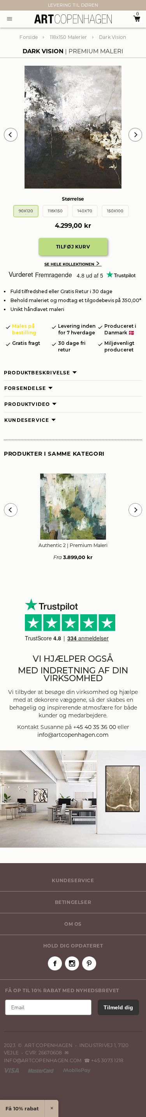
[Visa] (12, 1070)
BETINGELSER (73, 902)
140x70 (84, 210)
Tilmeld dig (118, 1007)
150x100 (115, 210)
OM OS (73, 924)
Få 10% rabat (22, 1108)
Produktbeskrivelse (37, 373)
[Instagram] (72, 963)
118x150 (55, 210)
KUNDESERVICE (73, 880)
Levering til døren (73, 5)
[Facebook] (55, 963)
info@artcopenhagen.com (73, 734)
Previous (11, 135)
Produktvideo (27, 404)
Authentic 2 (73, 545)
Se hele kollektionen (73, 264)
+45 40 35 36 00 (94, 727)
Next (8, 5)
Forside (28, 37)
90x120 (26, 210)
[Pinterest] (89, 963)
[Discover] (76, 1070)
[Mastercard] (41, 1070)
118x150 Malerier (68, 37)
